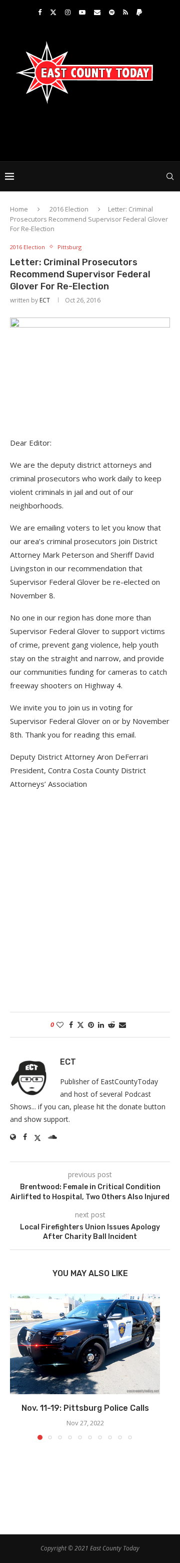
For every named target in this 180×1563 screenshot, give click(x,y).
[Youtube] (82, 12)
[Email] (97, 12)
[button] (18, 1366)
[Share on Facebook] (71, 1024)
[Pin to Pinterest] (91, 1024)
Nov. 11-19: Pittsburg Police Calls (85, 1408)
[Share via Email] (122, 1024)
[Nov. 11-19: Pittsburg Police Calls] (85, 1344)
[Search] (170, 176)
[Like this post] (60, 1024)
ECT (45, 300)
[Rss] (125, 12)
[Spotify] (111, 12)
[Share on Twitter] (80, 1024)
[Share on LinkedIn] (101, 1024)
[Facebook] (40, 12)
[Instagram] (67, 12)
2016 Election (69, 209)
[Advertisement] (92, 131)
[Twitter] (53, 12)
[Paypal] (139, 12)
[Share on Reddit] (111, 1024)
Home (19, 209)
